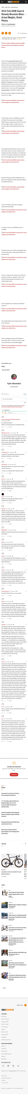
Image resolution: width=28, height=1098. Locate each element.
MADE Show (10, 902)
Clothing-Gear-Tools (6, 1039)
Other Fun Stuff (4, 1024)
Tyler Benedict (11, 24)
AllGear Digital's (13, 1070)
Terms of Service (4, 1082)
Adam (3, 556)
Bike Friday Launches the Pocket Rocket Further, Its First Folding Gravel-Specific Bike (10, 831)
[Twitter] (7, 1065)
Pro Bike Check (11, 913)
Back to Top (20, 1005)
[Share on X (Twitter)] (6, 33)
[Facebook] (2, 1065)
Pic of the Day (4, 1026)
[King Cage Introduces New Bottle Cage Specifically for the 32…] (4, 953)
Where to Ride (4, 1032)
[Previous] (23, 843)
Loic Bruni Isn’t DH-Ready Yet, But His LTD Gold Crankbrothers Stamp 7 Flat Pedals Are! (17, 977)
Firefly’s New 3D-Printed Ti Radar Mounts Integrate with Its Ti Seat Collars (16, 894)
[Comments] (19, 33)
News (9, 890)
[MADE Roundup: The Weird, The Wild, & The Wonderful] (4, 905)
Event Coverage (5, 1019)
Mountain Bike (5, 369)
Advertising (3, 1058)
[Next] (25, 843)
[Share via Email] (9, 33)
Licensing (3, 1080)
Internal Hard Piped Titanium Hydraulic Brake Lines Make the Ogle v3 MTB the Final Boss (10, 814)
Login (24, 394)
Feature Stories (4, 1021)
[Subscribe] (18, 1065)
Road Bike (3, 869)
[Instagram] (12, 1065)
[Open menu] (2, 2)
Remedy (10, 82)
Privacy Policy (4, 1075)
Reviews (3, 1029)
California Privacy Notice (6, 1078)
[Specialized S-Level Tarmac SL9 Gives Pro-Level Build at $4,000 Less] (12, 861)
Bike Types (3, 1016)
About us (3, 1046)
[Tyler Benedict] (14, 377)
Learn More (19, 39)
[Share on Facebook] (2, 33)
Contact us (3, 1048)
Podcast (3, 1056)
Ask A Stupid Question (6, 1053)
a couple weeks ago (13, 61)
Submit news (4, 1051)
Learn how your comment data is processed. (13, 406)
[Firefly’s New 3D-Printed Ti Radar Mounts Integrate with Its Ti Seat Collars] (4, 893)
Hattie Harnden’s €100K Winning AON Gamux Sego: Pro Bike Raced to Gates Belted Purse (17, 917)
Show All (4, 987)
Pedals (10, 973)
